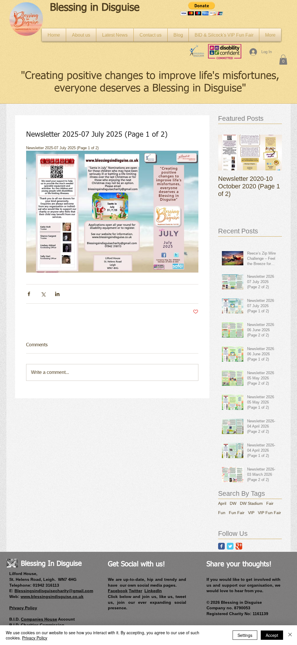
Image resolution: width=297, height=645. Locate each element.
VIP (251, 512)
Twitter (135, 590)
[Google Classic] (239, 546)
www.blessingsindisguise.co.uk (52, 596)
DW (233, 503)
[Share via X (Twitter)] (43, 294)
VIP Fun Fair (269, 512)
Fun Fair (237, 512)
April (222, 503)
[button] (201, 8)
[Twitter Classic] (230, 546)
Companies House (39, 619)
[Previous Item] (227, 152)
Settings (245, 635)
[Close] (290, 635)
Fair (270, 503)
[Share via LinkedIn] (57, 294)
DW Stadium (251, 503)
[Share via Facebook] (29, 294)
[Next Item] (272, 152)
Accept (272, 635)
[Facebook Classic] (221, 546)
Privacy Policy (34, 638)
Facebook (118, 590)
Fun (221, 512)
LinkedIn (153, 590)
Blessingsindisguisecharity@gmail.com (54, 590)
